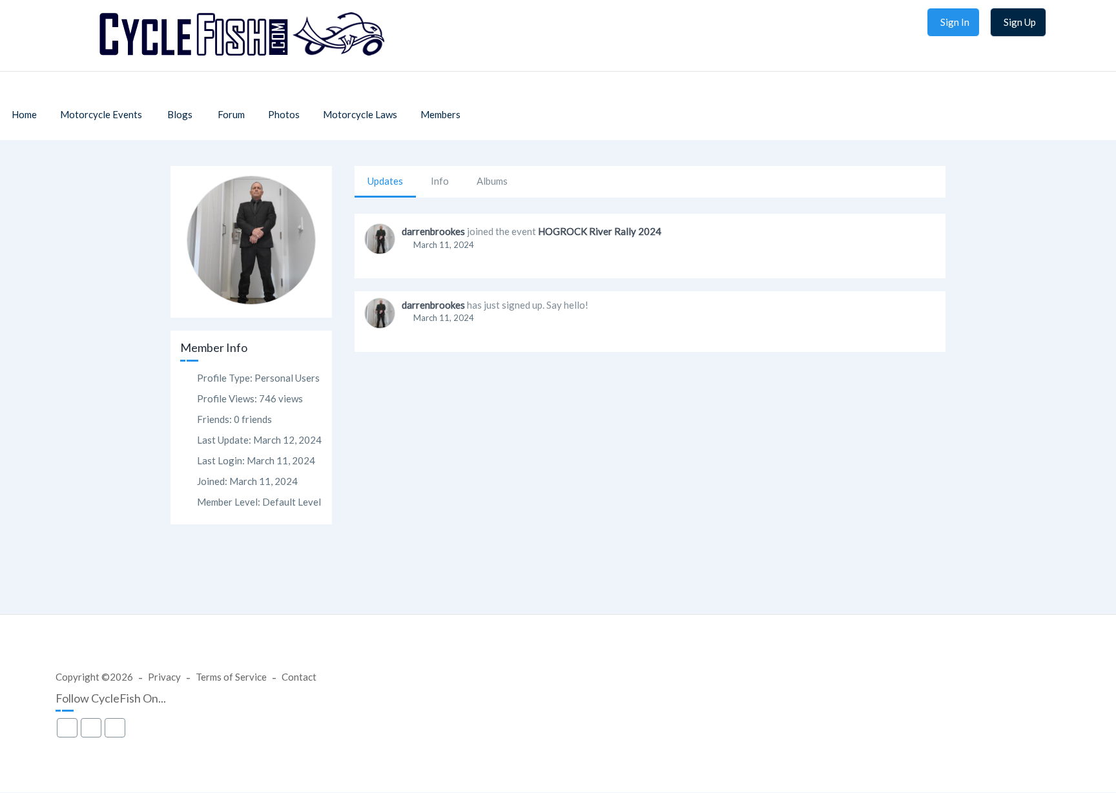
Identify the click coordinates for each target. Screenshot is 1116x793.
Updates (385, 181)
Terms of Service (231, 677)
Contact (299, 677)
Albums (492, 181)
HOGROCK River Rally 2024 (599, 231)
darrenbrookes (433, 231)
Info (440, 181)
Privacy (164, 677)
